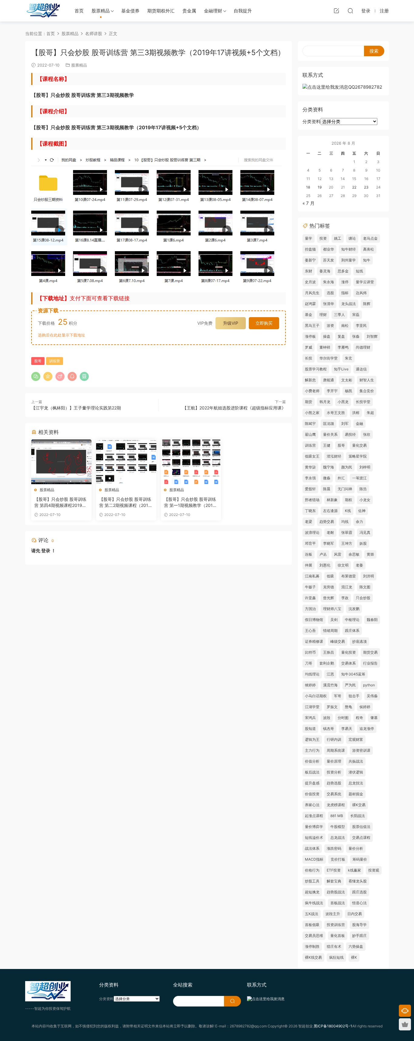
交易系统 (334, 794)
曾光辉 (328, 598)
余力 (359, 521)
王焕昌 (328, 652)
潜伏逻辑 (356, 772)
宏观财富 (356, 739)
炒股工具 (312, 881)
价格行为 (312, 870)
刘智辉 (372, 336)
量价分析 (356, 848)
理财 (323, 314)
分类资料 (311, 121)
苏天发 (328, 260)
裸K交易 (359, 805)
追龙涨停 (366, 728)
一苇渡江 (359, 478)
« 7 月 (308, 203)
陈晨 (326, 489)
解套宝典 (334, 881)
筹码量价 (359, 859)
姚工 (337, 238)
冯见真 (364, 532)
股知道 (310, 728)
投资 (323, 238)
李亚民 (361, 325)
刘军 (345, 423)
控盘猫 (310, 249)
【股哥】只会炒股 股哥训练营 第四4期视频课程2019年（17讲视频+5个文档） (60, 502)
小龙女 (364, 500)
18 (308, 187)
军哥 (337, 696)
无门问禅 (345, 489)
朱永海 (328, 282)
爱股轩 (310, 489)
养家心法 (312, 805)
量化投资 (348, 652)
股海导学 (359, 924)
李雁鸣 (343, 347)
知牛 (366, 260)
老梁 (308, 521)
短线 (359, 271)
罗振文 (332, 706)
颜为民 (346, 467)
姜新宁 (310, 260)
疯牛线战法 (314, 903)
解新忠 (310, 380)
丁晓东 (310, 510)
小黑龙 (343, 401)
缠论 (352, 238)
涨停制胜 (312, 946)
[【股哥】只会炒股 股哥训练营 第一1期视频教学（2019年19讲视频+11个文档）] (191, 461)
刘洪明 (368, 576)
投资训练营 (336, 924)
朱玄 (348, 358)
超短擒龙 (312, 892)
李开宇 (332, 391)
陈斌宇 (310, 423)
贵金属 (189, 11)
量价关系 (330, 434)
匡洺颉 (328, 423)
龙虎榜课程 (336, 805)
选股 (330, 293)
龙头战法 (348, 303)
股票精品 (101, 11)
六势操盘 (356, 946)
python (369, 685)
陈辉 (366, 303)
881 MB (336, 815)
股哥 (38, 361)
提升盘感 (312, 783)
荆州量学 (348, 260)
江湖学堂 (312, 706)
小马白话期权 (316, 696)
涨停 (345, 282)
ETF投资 (334, 870)
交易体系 (348, 663)
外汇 (341, 478)
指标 (345, 293)
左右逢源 (330, 510)
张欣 (366, 434)
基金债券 (130, 11)
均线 (345, 521)
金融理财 (213, 11)
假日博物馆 (314, 619)
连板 (308, 554)
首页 (79, 11)
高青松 (368, 249)
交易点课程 (361, 837)
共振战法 (356, 761)
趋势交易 (326, 521)
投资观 (373, 870)
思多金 (343, 271)
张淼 (355, 336)
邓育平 (310, 543)
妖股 (363, 543)
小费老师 (312, 391)
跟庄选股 (359, 892)
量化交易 (359, 445)
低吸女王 (312, 456)
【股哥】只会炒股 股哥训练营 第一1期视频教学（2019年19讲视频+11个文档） (190, 502)
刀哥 (308, 663)
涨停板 (310, 336)
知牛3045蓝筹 (353, 674)
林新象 (332, 500)
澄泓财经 (334, 456)
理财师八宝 (332, 608)
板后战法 (312, 772)
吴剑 (334, 619)
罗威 (308, 347)
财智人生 (366, 380)
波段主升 (333, 913)
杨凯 (348, 391)
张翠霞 (346, 532)
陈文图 (364, 587)
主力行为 (312, 750)
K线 (348, 510)
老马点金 (370, 238)
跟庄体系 (352, 630)
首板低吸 (312, 924)
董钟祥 (324, 347)
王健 (326, 445)
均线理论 (312, 674)
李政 (345, 598)
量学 (308, 238)
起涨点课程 (314, 815)
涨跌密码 (334, 848)
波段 (326, 717)
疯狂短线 (336, 957)
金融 (359, 423)
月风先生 (312, 293)
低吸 (330, 576)
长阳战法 (357, 815)
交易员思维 (314, 935)
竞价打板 (338, 859)
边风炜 (361, 293)
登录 (45, 550)
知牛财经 (348, 249)
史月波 (310, 282)
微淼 (326, 478)
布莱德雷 (348, 576)
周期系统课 (336, 750)
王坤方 (346, 543)
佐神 (362, 510)
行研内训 (334, 739)
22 (354, 187)
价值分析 (312, 761)
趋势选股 (334, 783)
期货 (308, 401)
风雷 (337, 554)
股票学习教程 (316, 369)
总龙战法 (337, 837)
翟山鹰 (310, 434)
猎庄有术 (334, 946)
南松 (345, 325)
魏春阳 (372, 619)
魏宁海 (328, 467)
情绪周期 (330, 630)
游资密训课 (361, 750)
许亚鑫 (310, 598)
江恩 (330, 674)
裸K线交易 (313, 957)
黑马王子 (312, 325)
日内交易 (354, 913)
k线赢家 (354, 870)
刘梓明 (364, 467)
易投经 (350, 434)
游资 (330, 325)
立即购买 (263, 323)
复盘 (341, 336)
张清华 (328, 303)
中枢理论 (352, 619)
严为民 (350, 685)
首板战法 (337, 903)
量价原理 (334, 761)
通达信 (361, 369)
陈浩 (363, 489)
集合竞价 (366, 391)
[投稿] (336, 10)
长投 (308, 358)
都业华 (328, 249)
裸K (354, 957)
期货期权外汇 (161, 11)
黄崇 (370, 554)
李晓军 (328, 543)
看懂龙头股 (358, 881)
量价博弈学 (314, 826)
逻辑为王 (312, 739)
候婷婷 (310, 685)
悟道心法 (359, 903)
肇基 (374, 717)
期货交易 (370, 652)
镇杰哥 (328, 728)
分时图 (343, 717)
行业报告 (370, 663)
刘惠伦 (324, 565)
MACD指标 (314, 859)
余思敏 (354, 554)
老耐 (330, 532)
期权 (348, 500)
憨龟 (348, 706)
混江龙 (346, 587)
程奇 (359, 717)
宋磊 (355, 314)
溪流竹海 (330, 685)
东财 (308, 271)
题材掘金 (356, 794)
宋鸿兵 (310, 717)
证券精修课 (314, 641)
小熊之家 (312, 412)
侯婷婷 (364, 706)
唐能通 (328, 380)
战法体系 (312, 848)
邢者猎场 (312, 500)
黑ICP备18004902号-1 (333, 1026)
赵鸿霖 (310, 303)
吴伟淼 (372, 696)
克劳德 (328, 587)
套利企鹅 (326, 663)
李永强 (310, 478)
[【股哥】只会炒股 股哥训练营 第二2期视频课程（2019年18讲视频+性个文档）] (126, 461)
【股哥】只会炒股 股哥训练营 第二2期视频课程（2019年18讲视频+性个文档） (125, 502)
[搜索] (350, 10)
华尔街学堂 (328, 358)
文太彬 (346, 380)
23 (366, 187)
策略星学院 (358, 456)
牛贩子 (310, 587)
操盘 (326, 336)
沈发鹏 (354, 608)
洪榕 (355, 412)
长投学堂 (363, 401)
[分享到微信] (35, 376)
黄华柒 (310, 467)
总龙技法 (356, 783)
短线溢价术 (314, 837)
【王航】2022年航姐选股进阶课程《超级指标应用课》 (234, 407)
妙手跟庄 (359, 935)
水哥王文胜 (336, 412)
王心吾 (310, 630)
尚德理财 (363, 347)
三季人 (339, 314)
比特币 (310, 652)
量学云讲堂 (365, 282)
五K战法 (311, 913)
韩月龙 (324, 401)
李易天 (346, 728)
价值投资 (312, 794)
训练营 (54, 361)
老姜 (359, 565)
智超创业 (43, 10)
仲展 (308, 565)
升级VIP (230, 323)
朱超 (370, 412)
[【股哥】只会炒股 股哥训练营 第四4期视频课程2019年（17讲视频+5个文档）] (61, 461)
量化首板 (337, 935)
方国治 (310, 608)
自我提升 (243, 11)
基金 (308, 314)
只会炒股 (363, 598)
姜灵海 (324, 271)
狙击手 (354, 696)
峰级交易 (337, 641)
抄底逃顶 (359, 641)
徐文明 (343, 565)
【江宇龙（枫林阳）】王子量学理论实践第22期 (76, 407)
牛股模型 (337, 826)
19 (320, 187)
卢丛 (323, 554)
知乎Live (341, 369)
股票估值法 (361, 826)
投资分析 (334, 772)
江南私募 (312, 576)
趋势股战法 (336, 892)
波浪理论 (312, 532)
